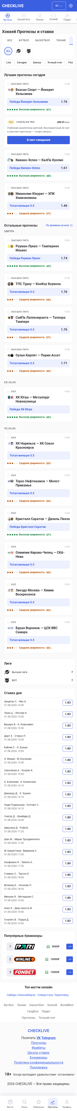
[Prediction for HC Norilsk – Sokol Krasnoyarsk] (38, 450)
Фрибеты (38, 1048)
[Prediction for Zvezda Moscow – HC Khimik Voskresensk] (38, 597)
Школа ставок (38, 1053)
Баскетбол (37, 1005)
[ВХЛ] (29, 51)
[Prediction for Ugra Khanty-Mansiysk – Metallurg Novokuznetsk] (38, 404)
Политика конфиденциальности (38, 1062)
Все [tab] (9, 40)
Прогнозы (28, 1017)
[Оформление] (71, 6)
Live (8, 62)
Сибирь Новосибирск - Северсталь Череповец (38, 995)
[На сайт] (69, 946)
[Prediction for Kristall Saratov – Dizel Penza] (38, 524)
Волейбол (67, 1005)
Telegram (48, 1038)
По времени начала (57, 225)
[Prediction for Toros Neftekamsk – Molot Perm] (38, 488)
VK (39, 1038)
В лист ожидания (38, 139)
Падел (46, 1011)
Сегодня (22, 62)
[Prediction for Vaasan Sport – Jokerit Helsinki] (38, 96)
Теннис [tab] (61, 40)
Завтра (37, 62)
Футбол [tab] (24, 40)
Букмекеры (38, 1058)
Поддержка (38, 1067)
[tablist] (38, 41)
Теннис (21, 1005)
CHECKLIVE (13, 5)
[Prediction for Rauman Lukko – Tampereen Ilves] (38, 253)
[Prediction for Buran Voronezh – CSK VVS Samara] (38, 635)
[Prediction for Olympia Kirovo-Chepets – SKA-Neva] (38, 559)
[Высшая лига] (18, 51)
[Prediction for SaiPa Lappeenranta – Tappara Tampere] (38, 324)
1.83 (68, 702)
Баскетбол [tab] (42, 40)
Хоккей (52, 1005)
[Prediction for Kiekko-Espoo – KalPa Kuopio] (38, 165)
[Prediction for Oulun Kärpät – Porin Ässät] (38, 360)
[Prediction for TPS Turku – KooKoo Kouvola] (38, 289)
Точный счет (54, 62)
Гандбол (32, 1011)
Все (8, 51)
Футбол (9, 1005)
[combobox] (59, 6)
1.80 (68, 748)
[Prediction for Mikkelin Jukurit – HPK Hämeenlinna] (38, 200)
